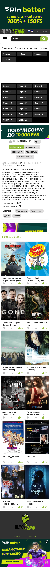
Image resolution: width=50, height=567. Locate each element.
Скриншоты (17, 152)
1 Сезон (6, 54)
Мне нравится (10, 141)
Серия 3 (38, 86)
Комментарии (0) (25, 157)
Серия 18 (38, 114)
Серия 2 (22, 86)
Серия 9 (38, 97)
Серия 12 (38, 103)
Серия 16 (7, 114)
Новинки (32, 536)
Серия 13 (7, 109)
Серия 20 (23, 120)
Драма (7, 216)
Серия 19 (7, 120)
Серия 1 (7, 86)
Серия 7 (7, 97)
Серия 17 (23, 114)
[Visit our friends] (25, 227)
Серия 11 (23, 103)
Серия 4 (7, 92)
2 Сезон (22, 54)
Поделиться (31, 152)
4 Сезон (6, 60)
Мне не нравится (13, 141)
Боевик (17, 216)
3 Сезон (38, 54)
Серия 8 (22, 97)
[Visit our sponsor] (25, 132)
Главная (17, 536)
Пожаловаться (32, 147)
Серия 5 (22, 92)
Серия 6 (38, 92)
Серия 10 (7, 103)
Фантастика (21, 211)
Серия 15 (38, 109)
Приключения (36, 211)
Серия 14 (23, 109)
